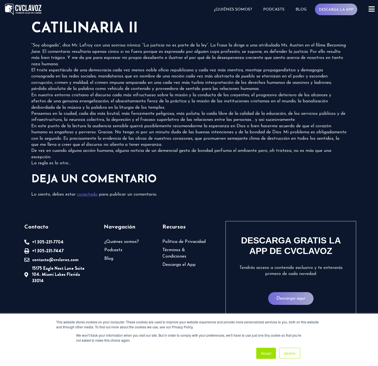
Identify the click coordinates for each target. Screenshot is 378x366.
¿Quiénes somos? (233, 9)
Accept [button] (266, 353)
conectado (87, 194)
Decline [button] (290, 353)
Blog (301, 9)
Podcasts (273, 9)
